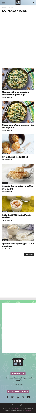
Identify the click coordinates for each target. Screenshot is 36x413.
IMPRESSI (28, 410)
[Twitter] (23, 398)
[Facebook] (7, 398)
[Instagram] (13, 398)
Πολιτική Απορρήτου (18, 405)
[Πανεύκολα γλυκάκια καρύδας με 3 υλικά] (18, 174)
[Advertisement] (18, 281)
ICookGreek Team (7, 97)
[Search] (33, 2)
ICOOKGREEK (14, 408)
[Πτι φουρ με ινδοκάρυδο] (18, 144)
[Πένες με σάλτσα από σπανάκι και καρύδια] (18, 112)
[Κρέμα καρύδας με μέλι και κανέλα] (18, 204)
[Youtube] (29, 398)
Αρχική (4, 7)
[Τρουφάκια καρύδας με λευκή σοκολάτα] (18, 232)
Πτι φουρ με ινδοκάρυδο (15, 157)
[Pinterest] (18, 398)
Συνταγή (5, 88)
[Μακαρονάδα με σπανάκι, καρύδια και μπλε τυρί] (18, 79)
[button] (3, 2)
